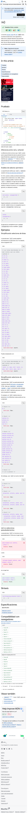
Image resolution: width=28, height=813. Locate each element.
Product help (4, 768)
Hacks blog (4, 803)
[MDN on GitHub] (2, 749)
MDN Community (5, 774)
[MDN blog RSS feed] (12, 749)
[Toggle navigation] (25, 1)
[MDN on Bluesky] (4, 749)
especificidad (8, 699)
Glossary (3, 801)
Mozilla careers (5, 760)
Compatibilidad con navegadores (10, 74)
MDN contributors (8, 722)
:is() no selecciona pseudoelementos (7, 529)
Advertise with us (5, 763)
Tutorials (3, 798)
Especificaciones (6, 71)
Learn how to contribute (8, 716)
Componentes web (8, 703)
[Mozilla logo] (5, 809)
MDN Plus (3, 765)
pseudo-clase (10, 34)
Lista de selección (8, 701)
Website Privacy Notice (7, 812)
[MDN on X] (7, 749)
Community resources (6, 777)
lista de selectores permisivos (14, 173)
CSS (16, 34)
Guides (2, 796)
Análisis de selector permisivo (12, 168)
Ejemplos (4, 67)
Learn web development (7, 793)
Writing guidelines (5, 779)
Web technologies (5, 791)
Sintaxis (4, 69)
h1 (7, 397)
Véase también (5, 76)
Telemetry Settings (19, 812)
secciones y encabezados (17, 384)
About (2, 755)
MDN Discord (4, 782)
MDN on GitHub (5, 784)
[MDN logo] (4, 742)
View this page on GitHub (8, 724)
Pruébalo (4, 65)
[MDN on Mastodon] (9, 749)
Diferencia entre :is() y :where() (12, 150)
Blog (2, 758)
